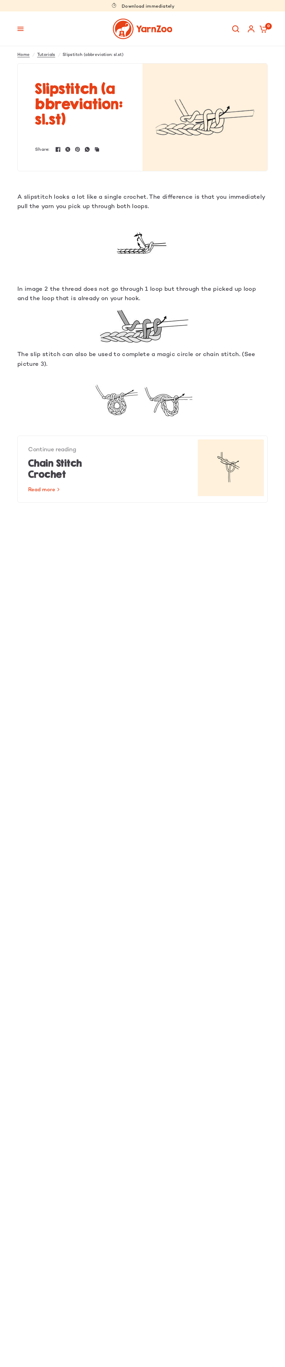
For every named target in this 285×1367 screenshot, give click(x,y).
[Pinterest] (77, 149)
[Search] (236, 28)
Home (23, 54)
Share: (42, 149)
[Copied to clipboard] (97, 149)
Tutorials (46, 54)
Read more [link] (41, 489)
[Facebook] (58, 149)
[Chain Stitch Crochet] (231, 469)
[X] (68, 149)
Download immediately (148, 6)
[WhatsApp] (87, 149)
